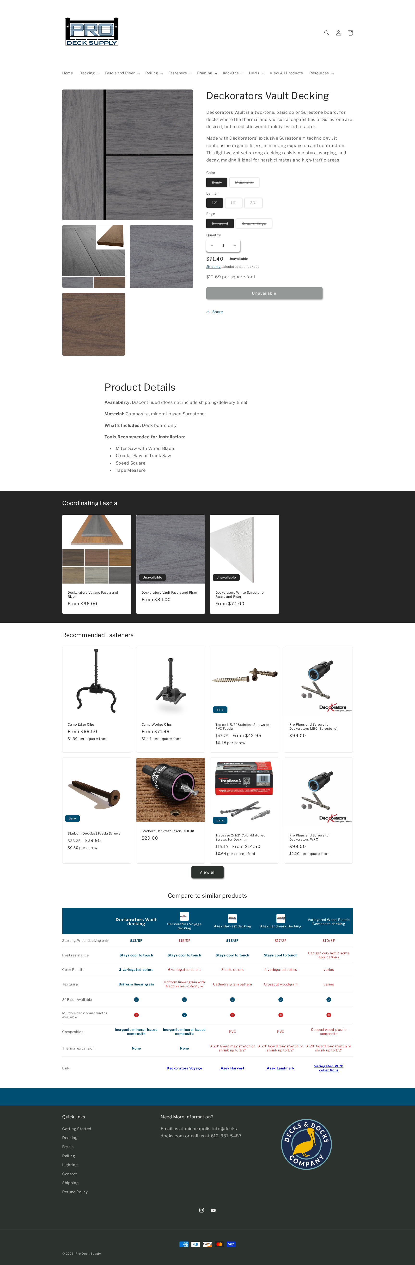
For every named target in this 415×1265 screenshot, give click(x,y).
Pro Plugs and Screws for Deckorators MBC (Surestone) (313, 726)
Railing (68, 1156)
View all (207, 872)
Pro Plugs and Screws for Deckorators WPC (309, 837)
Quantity (213, 235)
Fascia (68, 1147)
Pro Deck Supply (88, 1253)
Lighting (70, 1165)
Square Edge (257, 223)
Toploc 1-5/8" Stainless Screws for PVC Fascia (243, 727)
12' (217, 202)
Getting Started (76, 1129)
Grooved (223, 223)
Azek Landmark (280, 1068)
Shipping (213, 267)
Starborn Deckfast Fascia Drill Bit (168, 831)
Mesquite (247, 182)
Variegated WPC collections (328, 1068)
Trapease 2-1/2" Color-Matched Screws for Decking (240, 837)
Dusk (219, 182)
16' (236, 202)
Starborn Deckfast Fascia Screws (94, 833)
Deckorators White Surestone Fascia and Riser (239, 594)
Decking (70, 1137)
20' (256, 202)
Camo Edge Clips (81, 724)
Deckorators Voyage (184, 1068)
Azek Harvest (232, 1068)
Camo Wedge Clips (157, 724)
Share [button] (217, 311)
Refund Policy (75, 1192)
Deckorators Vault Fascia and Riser (169, 592)
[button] (89, 73)
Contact (69, 1174)
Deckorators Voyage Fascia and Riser (93, 594)
